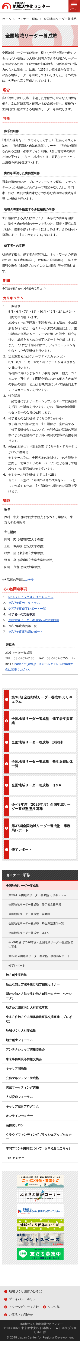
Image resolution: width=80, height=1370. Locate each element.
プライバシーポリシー (24, 1299)
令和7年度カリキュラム (24, 602)
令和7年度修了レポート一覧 (27, 608)
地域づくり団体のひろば (25, 1291)
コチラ (29, 579)
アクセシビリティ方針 (24, 1306)
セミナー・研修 (18, 875)
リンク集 (54, 1306)
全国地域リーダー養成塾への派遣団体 (33, 620)
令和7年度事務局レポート (25, 631)
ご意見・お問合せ (21, 1314)
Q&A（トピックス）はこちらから (30, 597)
